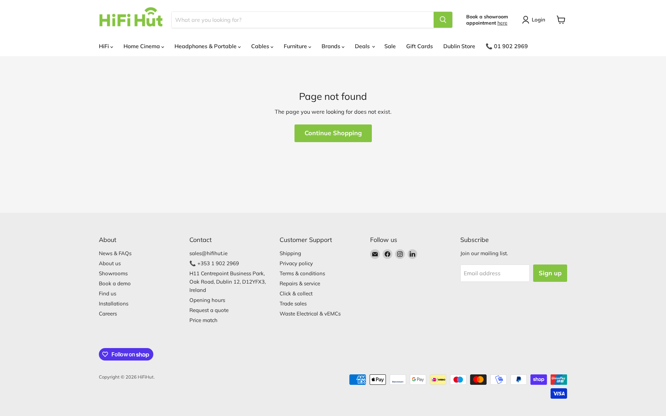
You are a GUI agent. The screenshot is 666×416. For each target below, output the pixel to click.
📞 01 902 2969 (507, 46)
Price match (203, 320)
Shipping (290, 253)
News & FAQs (115, 253)
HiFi (104, 46)
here (502, 23)
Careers (108, 313)
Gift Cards (419, 46)
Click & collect (296, 293)
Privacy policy (296, 263)
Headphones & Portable (206, 46)
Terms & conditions (302, 273)
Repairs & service (300, 283)
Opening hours (207, 300)
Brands (332, 46)
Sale (390, 46)
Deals (363, 46)
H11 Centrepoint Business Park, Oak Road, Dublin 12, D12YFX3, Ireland (227, 281)
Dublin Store (459, 46)
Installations (113, 303)
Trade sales (293, 303)
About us (110, 263)
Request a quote (209, 310)
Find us (107, 293)
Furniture (296, 46)
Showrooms (113, 273)
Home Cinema (142, 46)
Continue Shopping (333, 133)
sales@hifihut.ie (208, 253)
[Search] (443, 20)
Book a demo (115, 283)
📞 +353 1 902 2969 (214, 263)
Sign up (550, 273)
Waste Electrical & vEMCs (310, 313)
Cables (261, 46)
